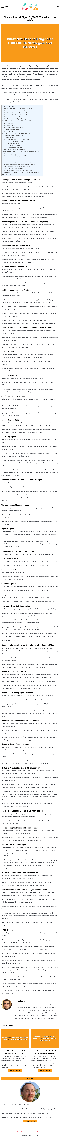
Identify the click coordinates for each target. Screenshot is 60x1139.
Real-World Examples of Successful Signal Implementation (21, 172)
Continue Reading (15, 1070)
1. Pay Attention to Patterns (15, 141)
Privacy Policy (14, 1132)
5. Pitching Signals (9, 131)
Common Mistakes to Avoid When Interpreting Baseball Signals (21, 152)
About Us (47, 1132)
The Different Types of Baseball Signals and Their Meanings (20, 121)
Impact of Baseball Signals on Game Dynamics (18, 170)
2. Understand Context (13, 143)
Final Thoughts (6, 174)
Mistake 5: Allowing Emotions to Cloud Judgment (19, 162)
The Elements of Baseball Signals (14, 168)
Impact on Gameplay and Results (14, 117)
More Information (30, 1121)
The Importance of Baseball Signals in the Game (17, 108)
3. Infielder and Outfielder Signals (14, 127)
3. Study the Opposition (14, 145)
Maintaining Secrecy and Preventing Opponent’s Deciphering (22, 112)
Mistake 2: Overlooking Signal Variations (16, 156)
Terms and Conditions (28, 1132)
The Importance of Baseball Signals (14, 135)
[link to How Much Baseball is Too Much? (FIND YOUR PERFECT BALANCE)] (45, 1038)
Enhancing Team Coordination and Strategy (17, 110)
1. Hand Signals (8, 123)
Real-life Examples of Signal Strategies (16, 119)
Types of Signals (9, 137)
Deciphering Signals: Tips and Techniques (16, 139)
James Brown (20, 1001)
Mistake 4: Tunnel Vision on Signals (14, 160)
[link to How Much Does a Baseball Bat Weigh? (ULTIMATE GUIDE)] (15, 1038)
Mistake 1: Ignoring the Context (13, 154)
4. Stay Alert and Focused (14, 147)
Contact (39, 1132)
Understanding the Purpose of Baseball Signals (18, 166)
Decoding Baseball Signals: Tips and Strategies (16, 133)
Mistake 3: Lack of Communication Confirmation (18, 158)
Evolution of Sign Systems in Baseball (15, 115)
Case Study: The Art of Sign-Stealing (15, 149)
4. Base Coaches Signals (11, 129)
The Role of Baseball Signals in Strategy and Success (18, 164)
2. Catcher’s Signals (10, 125)
